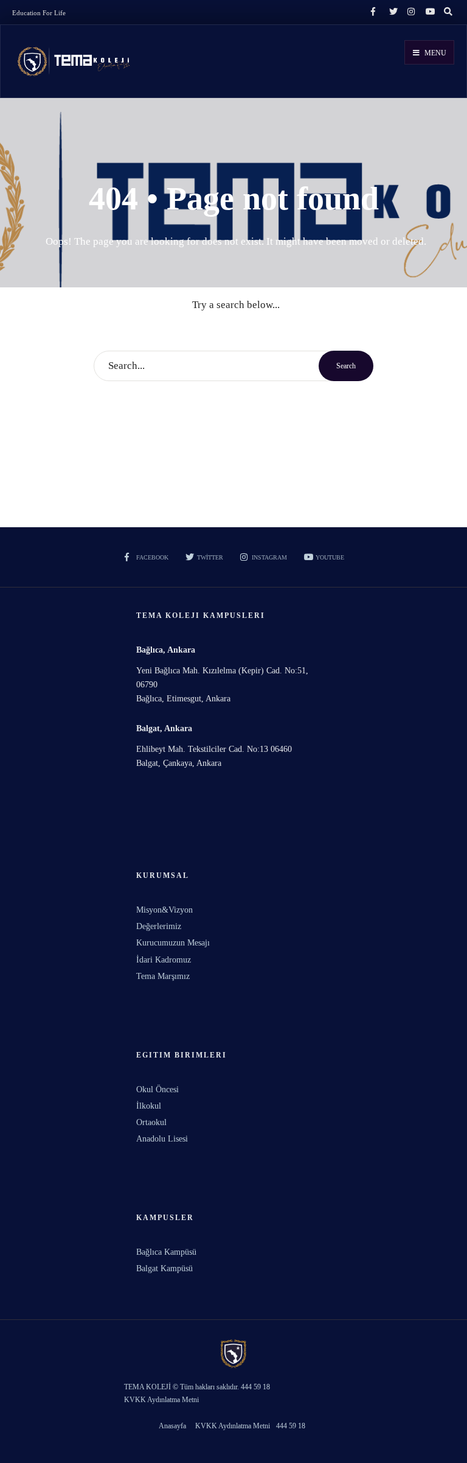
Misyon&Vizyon (164, 909)
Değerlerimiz (158, 926)
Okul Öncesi (157, 1089)
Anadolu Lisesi (162, 1138)
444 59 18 (290, 1426)
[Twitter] (391, 12)
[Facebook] (373, 12)
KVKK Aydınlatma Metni (232, 1426)
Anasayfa (172, 1426)
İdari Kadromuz (163, 959)
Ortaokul (151, 1122)
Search (346, 366)
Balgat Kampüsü (164, 1268)
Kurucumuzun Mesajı (173, 942)
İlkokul (148, 1105)
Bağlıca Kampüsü (166, 1252)
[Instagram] (409, 12)
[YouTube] (428, 12)
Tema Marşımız (163, 976)
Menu (434, 53)
